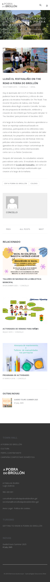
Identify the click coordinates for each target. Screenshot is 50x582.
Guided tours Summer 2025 (26, 399)
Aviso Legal (8, 508)
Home (5, 29)
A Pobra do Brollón (11, 444)
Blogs (14, 29)
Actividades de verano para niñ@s (21, 328)
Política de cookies (22, 508)
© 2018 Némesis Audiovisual (14, 574)
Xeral (32, 87)
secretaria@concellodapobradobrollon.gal (21, 502)
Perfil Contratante (11, 453)
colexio (34, 183)
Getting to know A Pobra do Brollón (22, 526)
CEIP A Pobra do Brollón (15, 183)
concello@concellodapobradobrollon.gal (20, 498)
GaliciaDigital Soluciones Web (35, 574)
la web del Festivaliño (25, 165)
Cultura (5, 448)
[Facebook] (30, 570)
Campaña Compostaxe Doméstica (18, 457)
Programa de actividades (16, 375)
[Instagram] (25, 570)
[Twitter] (21, 570)
